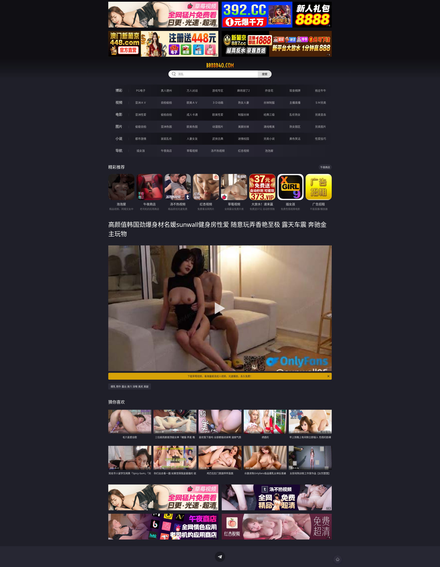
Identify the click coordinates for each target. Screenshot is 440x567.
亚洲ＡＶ (140, 102)
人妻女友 (192, 139)
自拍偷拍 (166, 102)
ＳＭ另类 (320, 102)
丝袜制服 (269, 102)
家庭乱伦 (166, 139)
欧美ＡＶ (192, 102)
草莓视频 (192, 151)
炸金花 (269, 90)
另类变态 (320, 115)
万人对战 (192, 90)
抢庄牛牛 (320, 90)
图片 (119, 126)
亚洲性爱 (140, 115)
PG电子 (140, 90)
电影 (119, 114)
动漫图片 (217, 127)
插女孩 (141, 151)
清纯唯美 (269, 127)
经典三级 (269, 115)
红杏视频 (243, 151)
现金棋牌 (294, 90)
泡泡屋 (269, 151)
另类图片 (320, 127)
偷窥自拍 (140, 127)
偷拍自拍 (166, 115)
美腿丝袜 (243, 127)
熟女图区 (294, 127)
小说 (119, 138)
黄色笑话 (294, 139)
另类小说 (269, 139)
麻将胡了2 (243, 90)
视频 (119, 102)
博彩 (119, 90)
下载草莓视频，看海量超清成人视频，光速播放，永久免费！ (220, 376)
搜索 (264, 74)
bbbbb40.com (220, 65)
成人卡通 (192, 115)
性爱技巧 (320, 139)
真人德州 (166, 90)
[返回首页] (337, 559)
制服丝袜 (243, 115)
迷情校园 (243, 139)
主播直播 (294, 102)
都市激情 (140, 139)
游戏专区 (217, 90)
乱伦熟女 (294, 115)
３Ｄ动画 (217, 102)
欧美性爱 (217, 115)
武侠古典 (217, 139)
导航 (119, 150)
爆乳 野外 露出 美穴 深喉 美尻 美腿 (129, 386)
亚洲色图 (166, 127)
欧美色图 (192, 127)
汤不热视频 (218, 151)
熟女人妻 (243, 102)
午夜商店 (166, 151)
